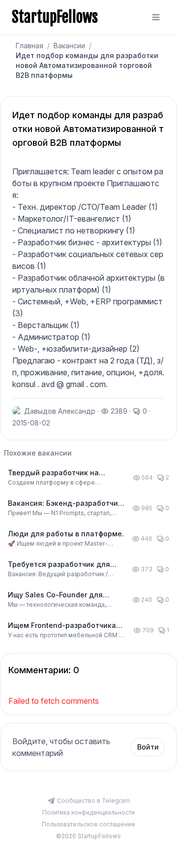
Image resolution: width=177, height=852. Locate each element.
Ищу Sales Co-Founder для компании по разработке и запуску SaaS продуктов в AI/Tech (56, 595)
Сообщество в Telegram (93, 800)
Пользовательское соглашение (88, 824)
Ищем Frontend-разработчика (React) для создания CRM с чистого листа (62, 625)
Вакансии (69, 45)
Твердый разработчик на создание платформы (53, 473)
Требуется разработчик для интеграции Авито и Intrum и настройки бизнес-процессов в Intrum (64, 564)
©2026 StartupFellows (88, 836)
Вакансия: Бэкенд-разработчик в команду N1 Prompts (65, 503)
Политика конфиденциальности (88, 812)
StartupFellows (55, 17)
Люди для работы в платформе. (66, 533)
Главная (29, 45)
